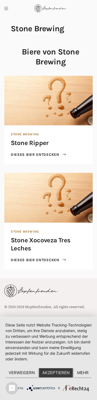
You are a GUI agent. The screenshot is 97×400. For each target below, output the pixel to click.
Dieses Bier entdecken (35, 154)
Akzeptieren (56, 372)
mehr (83, 372)
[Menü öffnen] (6, 8)
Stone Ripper (30, 143)
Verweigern (22, 372)
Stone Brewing (25, 134)
